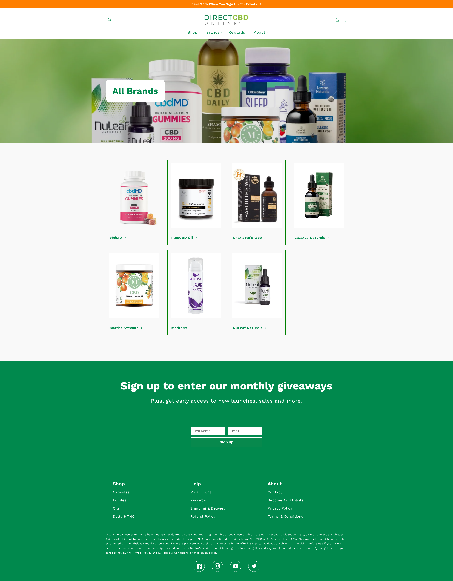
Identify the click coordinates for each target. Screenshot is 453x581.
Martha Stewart (124, 328)
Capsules (121, 492)
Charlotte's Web (247, 238)
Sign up (226, 442)
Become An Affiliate (286, 500)
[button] (110, 20)
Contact (275, 492)
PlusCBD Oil (182, 238)
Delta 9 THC (124, 516)
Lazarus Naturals (309, 238)
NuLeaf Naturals (248, 328)
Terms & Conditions (285, 516)
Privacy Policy (280, 508)
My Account (200, 492)
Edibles (120, 500)
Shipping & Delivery (207, 508)
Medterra (179, 328)
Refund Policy (202, 516)
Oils (116, 508)
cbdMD (116, 238)
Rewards (198, 500)
